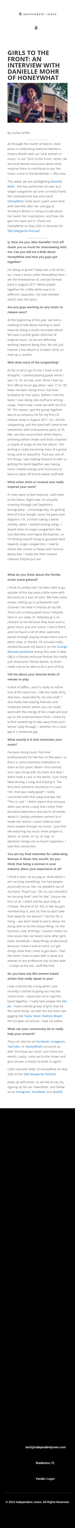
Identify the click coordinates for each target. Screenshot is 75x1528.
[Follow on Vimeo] (33, 1515)
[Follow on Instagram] (51, 1515)
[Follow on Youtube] (24, 1515)
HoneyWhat (16, 201)
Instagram (58, 1041)
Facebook (42, 1041)
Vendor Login (45, 1479)
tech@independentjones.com (45, 1447)
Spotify (57, 1092)
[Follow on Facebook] (60, 1515)
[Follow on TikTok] (14, 1515)
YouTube (14, 1046)
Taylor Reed (32, 1016)
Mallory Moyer (52, 1016)
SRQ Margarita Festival (23, 231)
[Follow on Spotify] (42, 1515)
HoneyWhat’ (33, 1046)
